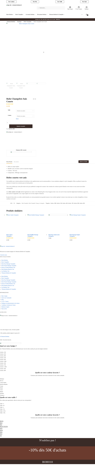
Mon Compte (70, 9)
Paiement (86, 9)
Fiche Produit (9, 161)
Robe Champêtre (27, 21)
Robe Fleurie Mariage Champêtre (8, 265)
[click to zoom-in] (26, 52)
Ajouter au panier (21, 126)
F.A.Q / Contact (79, 9)
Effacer (17, 118)
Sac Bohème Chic (5, 271)
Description (16, 161)
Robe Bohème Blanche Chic (7, 269)
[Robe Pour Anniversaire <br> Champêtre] (58, 223)
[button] (9, 104)
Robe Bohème (4, 260)
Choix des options (16, 242)
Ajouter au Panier (83, 161)
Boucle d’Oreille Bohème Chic (8, 267)
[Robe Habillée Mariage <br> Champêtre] (36, 223)
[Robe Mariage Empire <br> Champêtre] (79, 223)
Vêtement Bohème (11, 21)
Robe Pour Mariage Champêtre (8, 263)
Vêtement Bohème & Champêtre (8, 273)
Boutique (19, 21)
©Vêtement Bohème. (4, 336)
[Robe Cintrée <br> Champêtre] (15, 223)
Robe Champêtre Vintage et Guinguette (36, 203)
